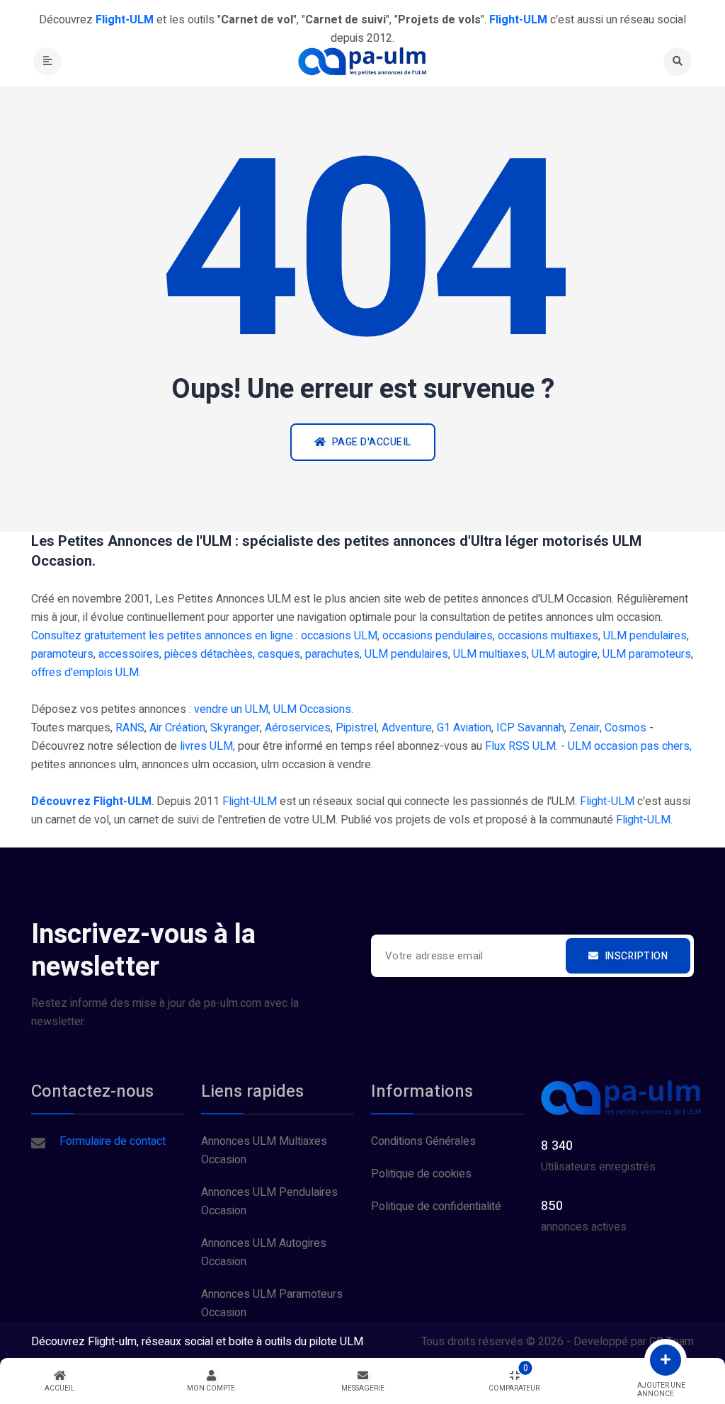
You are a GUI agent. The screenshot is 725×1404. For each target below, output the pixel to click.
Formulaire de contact (112, 1141)
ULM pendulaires (645, 635)
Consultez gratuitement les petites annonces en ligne (162, 635)
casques (279, 654)
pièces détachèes (208, 654)
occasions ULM (339, 635)
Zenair (584, 727)
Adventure (407, 727)
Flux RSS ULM (520, 746)
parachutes (332, 654)
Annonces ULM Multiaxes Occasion (264, 1150)
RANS (129, 727)
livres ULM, (207, 746)
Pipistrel (356, 727)
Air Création (177, 727)
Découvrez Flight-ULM (91, 801)
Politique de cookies (421, 1173)
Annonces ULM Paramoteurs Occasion (272, 1303)
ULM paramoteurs (647, 654)
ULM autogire (565, 654)
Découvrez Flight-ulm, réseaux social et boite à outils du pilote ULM (197, 1341)
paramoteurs (62, 654)
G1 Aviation (464, 727)
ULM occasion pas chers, (630, 746)
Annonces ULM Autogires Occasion (263, 1252)
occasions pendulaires (437, 635)
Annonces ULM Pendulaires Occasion (269, 1201)
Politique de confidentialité (436, 1206)
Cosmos (625, 727)
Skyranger (235, 727)
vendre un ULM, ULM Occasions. (273, 709)
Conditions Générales (423, 1141)
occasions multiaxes (548, 635)
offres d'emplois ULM (85, 672)
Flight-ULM (249, 801)
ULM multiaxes (490, 654)
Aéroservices (298, 727)
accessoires (128, 654)
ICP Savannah (530, 727)
